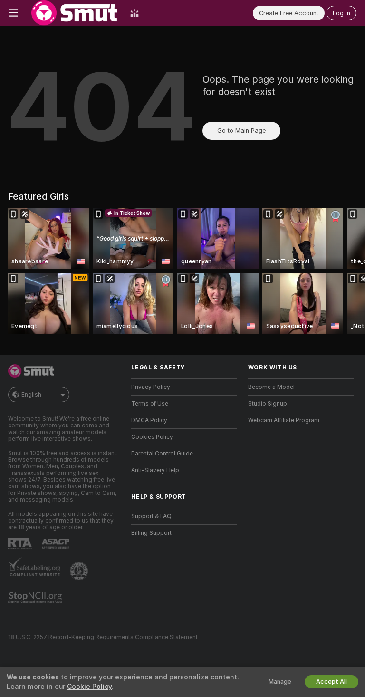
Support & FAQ (151, 516)
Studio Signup (267, 403)
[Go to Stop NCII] (36, 597)
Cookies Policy (152, 437)
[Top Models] (134, 13)
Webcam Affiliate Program (283, 420)
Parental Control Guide (162, 453)
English (31, 394)
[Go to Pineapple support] (80, 571)
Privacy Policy (150, 387)
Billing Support (151, 533)
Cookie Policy (89, 686)
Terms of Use (149, 403)
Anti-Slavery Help (155, 470)
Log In (341, 13)
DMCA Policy (149, 420)
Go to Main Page (241, 130)
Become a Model (271, 387)
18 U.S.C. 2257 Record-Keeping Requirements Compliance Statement (103, 637)
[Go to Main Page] (74, 13)
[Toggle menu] (13, 13)
